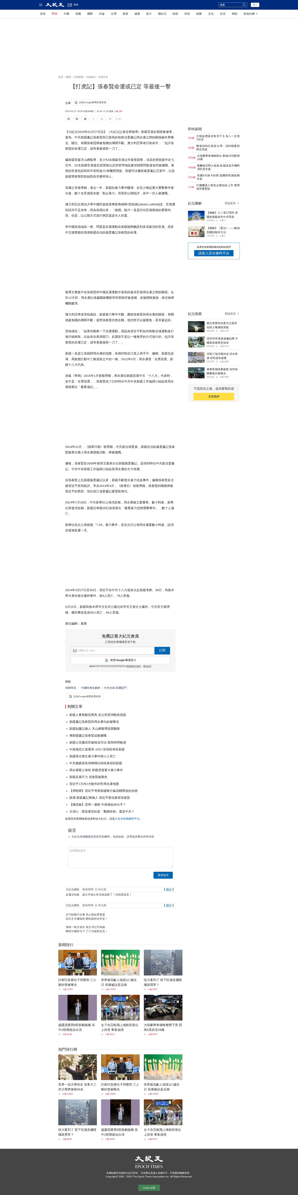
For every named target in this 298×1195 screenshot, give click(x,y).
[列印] (101, 119)
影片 (149, 13)
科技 (187, 13)
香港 (125, 13)
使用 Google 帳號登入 (123, 660)
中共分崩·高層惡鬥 (115, 687)
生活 (222, 13)
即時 (54, 13)
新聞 (68, 77)
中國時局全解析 (90, 687)
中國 (66, 13)
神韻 (234, 13)
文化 (211, 13)
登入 (255, 4)
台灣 (113, 13)
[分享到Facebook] (68, 119)
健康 (137, 13)
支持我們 (213, 396)
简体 (75, 4)
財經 (175, 13)
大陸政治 (91, 77)
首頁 (43, 13)
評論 (102, 13)
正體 (69, 4)
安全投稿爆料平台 (129, 818)
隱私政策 (147, 666)
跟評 (168, 889)
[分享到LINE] (76, 119)
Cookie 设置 (149, 1188)
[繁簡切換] (118, 119)
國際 (90, 13)
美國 (78, 13)
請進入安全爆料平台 (213, 253)
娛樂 (199, 13)
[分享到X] (85, 119)
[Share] (60, 989)
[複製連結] (93, 118)
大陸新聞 (78, 77)
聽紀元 (162, 13)
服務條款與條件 (134, 666)
